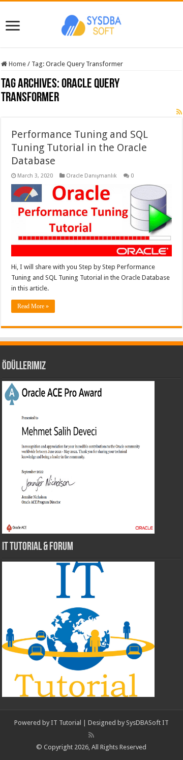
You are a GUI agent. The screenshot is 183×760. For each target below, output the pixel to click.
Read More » (33, 306)
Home (16, 64)
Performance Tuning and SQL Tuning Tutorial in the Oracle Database (79, 147)
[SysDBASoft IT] (91, 24)
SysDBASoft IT (147, 722)
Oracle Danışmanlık (91, 175)
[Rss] (91, 735)
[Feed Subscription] (179, 112)
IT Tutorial (66, 722)
